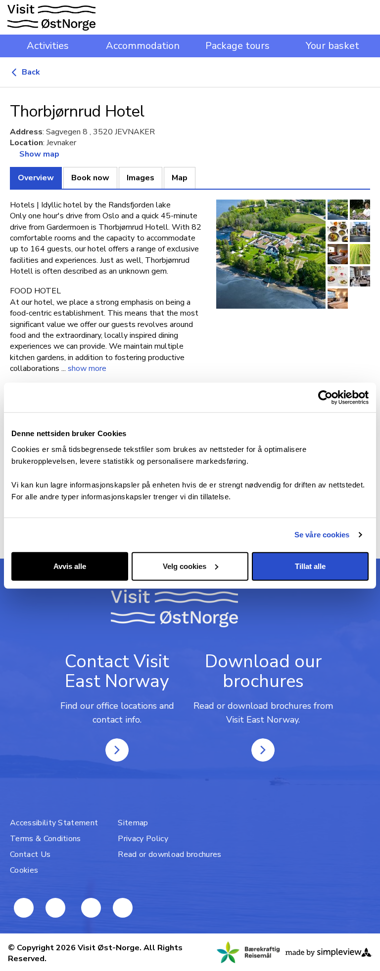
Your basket (332, 45)
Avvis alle (69, 566)
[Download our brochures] (263, 750)
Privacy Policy (143, 838)
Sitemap (133, 822)
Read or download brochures (169, 854)
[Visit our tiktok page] (123, 908)
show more (87, 368)
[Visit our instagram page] (91, 908)
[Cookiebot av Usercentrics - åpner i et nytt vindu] (325, 397)
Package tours (237, 45)
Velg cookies (184, 566)
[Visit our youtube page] (55, 908)
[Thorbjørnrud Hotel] (271, 254)
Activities (48, 45)
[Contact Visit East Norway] (117, 750)
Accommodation (143, 45)
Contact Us (30, 854)
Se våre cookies (322, 534)
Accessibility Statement (54, 822)
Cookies (24, 870)
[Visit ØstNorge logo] (51, 17)
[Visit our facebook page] (24, 908)
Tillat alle (310, 566)
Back (30, 72)
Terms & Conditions (45, 838)
